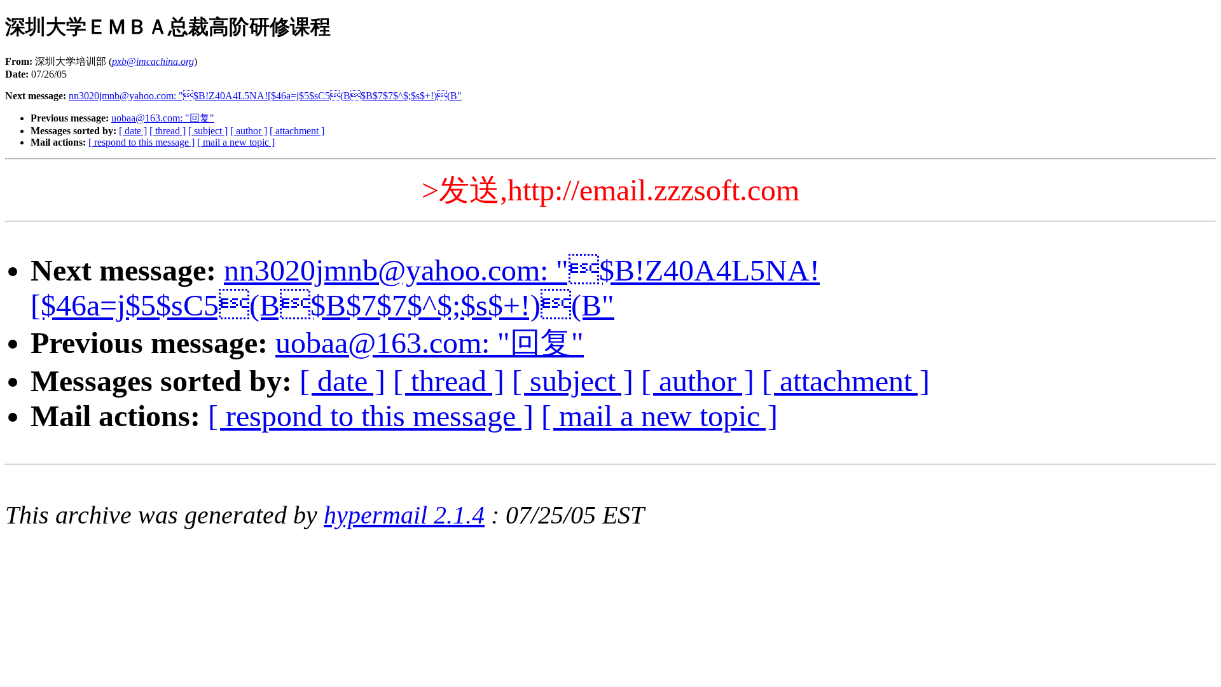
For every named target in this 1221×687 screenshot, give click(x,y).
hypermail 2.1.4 (404, 515)
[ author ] (248, 130)
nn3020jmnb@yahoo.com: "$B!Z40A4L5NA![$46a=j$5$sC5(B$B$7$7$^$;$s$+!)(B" (265, 95)
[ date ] (133, 130)
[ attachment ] (297, 130)
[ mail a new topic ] (236, 142)
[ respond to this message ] (141, 142)
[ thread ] (167, 130)
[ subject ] (208, 130)
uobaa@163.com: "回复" (162, 118)
